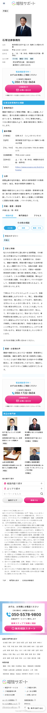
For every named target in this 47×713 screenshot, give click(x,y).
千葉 (8, 646)
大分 (24, 658)
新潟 (8, 650)
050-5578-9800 (26, 614)
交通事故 (19, 666)
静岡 (28, 646)
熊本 (20, 658)
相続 (23, 228)
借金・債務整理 (28, 666)
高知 (4, 658)
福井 (12, 650)
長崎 (16, 658)
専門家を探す (14, 580)
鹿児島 (34, 658)
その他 (9, 228)
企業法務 (11, 670)
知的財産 (6, 674)
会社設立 (26, 670)
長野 (41, 646)
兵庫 (33, 650)
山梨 (4, 650)
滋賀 (37, 650)
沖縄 (38, 658)
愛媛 (38, 654)
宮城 (18, 642)
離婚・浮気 (37, 228)
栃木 (16, 646)
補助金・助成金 (15, 674)
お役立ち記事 (10, 695)
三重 (37, 646)
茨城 (12, 646)
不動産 (5, 670)
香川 (34, 654)
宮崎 (28, 658)
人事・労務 (33, 670)
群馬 (20, 646)
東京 (34, 642)
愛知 (24, 646)
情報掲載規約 (28, 700)
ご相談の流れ (32, 688)
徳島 (30, 654)
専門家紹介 (23, 215)
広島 (9, 654)
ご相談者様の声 (10, 691)
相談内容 (9, 215)
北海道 (5, 642)
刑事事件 (25, 674)
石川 (20, 650)
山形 (26, 642)
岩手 (14, 642)
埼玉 (4, 646)
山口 (18, 654)
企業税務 (19, 670)
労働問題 (37, 666)
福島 (30, 642)
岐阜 (33, 646)
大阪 (24, 650)
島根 (26, 654)
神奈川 (39, 642)
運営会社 (27, 704)
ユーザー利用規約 (8, 700)
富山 (16, 650)
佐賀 (12, 658)
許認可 (31, 674)
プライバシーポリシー (10, 707)
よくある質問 (32, 691)
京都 (28, 650)
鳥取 (22, 654)
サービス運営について (10, 704)
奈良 (41, 650)
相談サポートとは (11, 688)
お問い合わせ (32, 695)
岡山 (14, 654)
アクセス (37, 215)
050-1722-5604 (25, 82)
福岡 (8, 658)
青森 (9, 642)
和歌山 (5, 654)
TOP (4, 580)
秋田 (22, 642)
